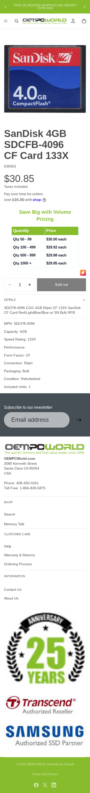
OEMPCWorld (36, 764)
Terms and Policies (45, 774)
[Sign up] (79, 420)
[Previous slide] (5, 6)
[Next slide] (84, 6)
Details (10, 300)
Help (7, 546)
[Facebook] (36, 785)
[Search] (16, 21)
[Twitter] (45, 785)
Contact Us (13, 590)
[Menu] (6, 21)
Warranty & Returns (19, 555)
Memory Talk (14, 524)
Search (9, 514)
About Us (11, 598)
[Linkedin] (54, 785)
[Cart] (84, 21)
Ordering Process (18, 564)
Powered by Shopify (60, 764)
